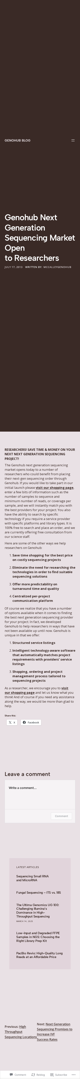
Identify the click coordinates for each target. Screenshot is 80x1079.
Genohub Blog (17, 140)
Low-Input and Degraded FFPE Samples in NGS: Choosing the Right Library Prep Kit (38, 937)
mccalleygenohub (57, 267)
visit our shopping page (54, 487)
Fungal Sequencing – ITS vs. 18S (38, 892)
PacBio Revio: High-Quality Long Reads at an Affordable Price (39, 955)
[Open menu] (73, 140)
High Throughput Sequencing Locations (21, 1031)
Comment (61, 816)
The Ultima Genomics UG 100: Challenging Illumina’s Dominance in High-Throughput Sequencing (37, 910)
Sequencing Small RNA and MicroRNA (32, 878)
